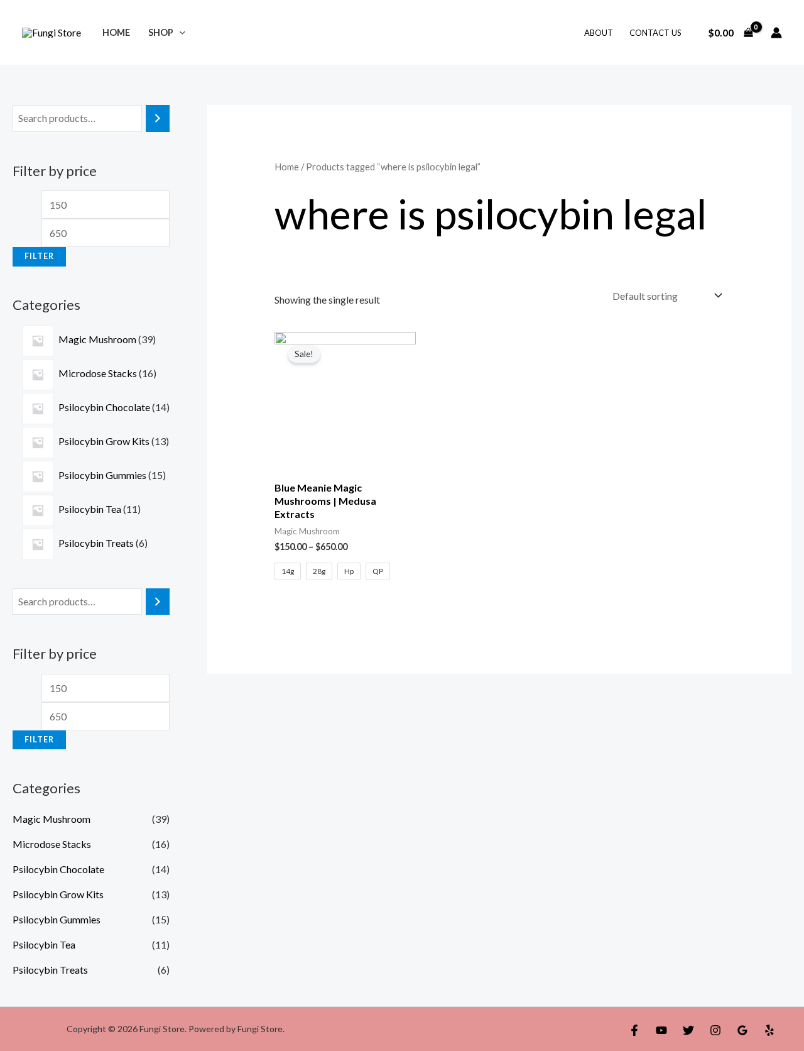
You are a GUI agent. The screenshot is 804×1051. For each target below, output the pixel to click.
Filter (39, 256)
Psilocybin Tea (44, 944)
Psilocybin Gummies (56, 919)
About (598, 33)
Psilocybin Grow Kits (58, 894)
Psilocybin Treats (50, 970)
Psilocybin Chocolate (58, 869)
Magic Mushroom (51, 819)
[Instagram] (715, 1030)
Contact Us (655, 33)
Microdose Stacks (52, 844)
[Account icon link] (776, 32)
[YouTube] (661, 1030)
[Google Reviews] (742, 1030)
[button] (179, 32)
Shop (160, 32)
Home (116, 32)
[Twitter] (688, 1030)
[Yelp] (769, 1030)
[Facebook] (634, 1030)
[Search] (158, 118)
